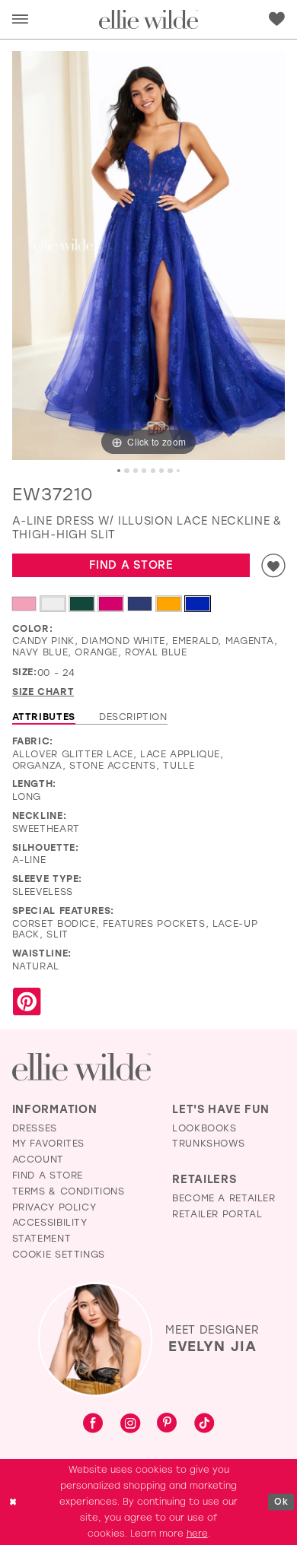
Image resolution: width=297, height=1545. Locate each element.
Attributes (43, 716)
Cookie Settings (58, 1254)
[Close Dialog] (13, 1502)
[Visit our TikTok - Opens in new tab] (204, 1424)
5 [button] (153, 470)
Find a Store (131, 564)
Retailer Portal (217, 1213)
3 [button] (135, 470)
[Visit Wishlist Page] (277, 19)
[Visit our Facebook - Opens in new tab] (93, 1424)
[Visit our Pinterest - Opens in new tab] (166, 1424)
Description (133, 716)
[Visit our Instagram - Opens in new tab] (130, 1424)
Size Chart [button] (43, 691)
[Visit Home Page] (148, 19)
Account (38, 1159)
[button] (20, 19)
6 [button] (161, 470)
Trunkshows (208, 1143)
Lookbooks (204, 1127)
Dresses (34, 1127)
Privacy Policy (54, 1207)
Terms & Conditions (68, 1191)
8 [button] (178, 470)
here (197, 1533)
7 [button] (170, 470)
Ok (281, 1502)
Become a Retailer (223, 1197)
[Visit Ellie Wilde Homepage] (81, 1066)
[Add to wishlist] (273, 565)
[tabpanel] (149, 256)
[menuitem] (20, 19)
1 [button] (118, 470)
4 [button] (144, 470)
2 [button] (126, 470)
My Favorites (48, 1143)
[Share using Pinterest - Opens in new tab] (26, 1002)
